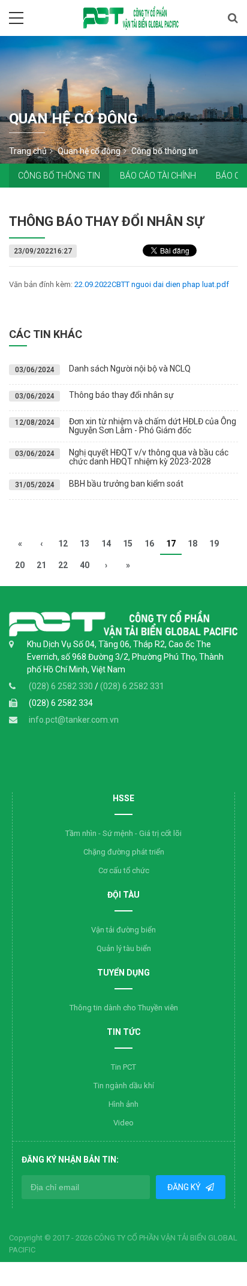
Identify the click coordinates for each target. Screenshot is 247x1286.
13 (84, 543)
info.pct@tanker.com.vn (74, 719)
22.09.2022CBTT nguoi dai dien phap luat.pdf (151, 284)
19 (214, 543)
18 (192, 543)
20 (20, 565)
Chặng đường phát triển (123, 851)
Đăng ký (185, 1187)
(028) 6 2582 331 (132, 686)
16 (149, 543)
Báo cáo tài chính (158, 175)
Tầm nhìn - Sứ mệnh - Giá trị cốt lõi (123, 833)
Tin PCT (123, 1066)
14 (106, 543)
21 (41, 565)
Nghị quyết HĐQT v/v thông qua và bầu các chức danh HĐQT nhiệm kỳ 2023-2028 (148, 457)
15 (127, 543)
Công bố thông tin (59, 175)
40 (84, 565)
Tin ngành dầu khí (124, 1085)
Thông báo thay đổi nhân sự (121, 395)
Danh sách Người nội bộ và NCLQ (130, 368)
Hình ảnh (123, 1104)
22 (63, 565)
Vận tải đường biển (123, 929)
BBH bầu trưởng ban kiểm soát (126, 483)
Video (123, 1122)
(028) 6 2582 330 (62, 686)
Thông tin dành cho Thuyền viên (124, 1007)
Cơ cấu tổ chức (123, 870)
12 (63, 543)
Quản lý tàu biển (124, 948)
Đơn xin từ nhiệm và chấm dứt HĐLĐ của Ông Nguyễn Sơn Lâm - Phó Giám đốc (152, 425)
